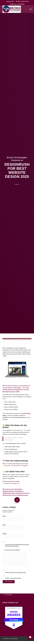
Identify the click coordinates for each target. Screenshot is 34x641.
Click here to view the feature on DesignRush (16, 465)
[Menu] (30, 9)
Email (4, 525)
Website (5, 533)
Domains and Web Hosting (22, 1)
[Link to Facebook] (24, 638)
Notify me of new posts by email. (13, 578)
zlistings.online (10, 1)
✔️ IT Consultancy (7, 594)
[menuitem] (10, 1)
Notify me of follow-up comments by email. (15, 572)
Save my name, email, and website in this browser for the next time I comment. (17, 545)
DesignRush (17, 389)
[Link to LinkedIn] (27, 638)
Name (4, 516)
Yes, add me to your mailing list (12, 550)
